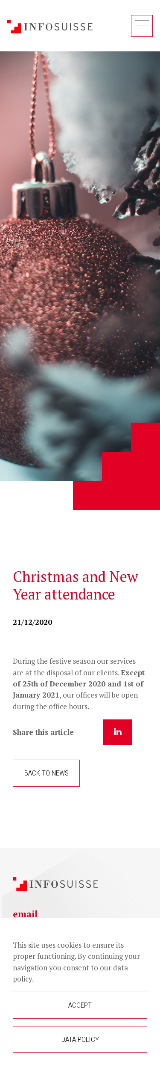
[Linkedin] (117, 732)
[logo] (50, 25)
